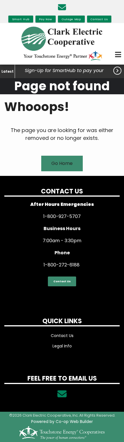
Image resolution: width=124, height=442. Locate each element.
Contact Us (62, 281)
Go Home (62, 163)
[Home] (62, 44)
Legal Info (62, 346)
